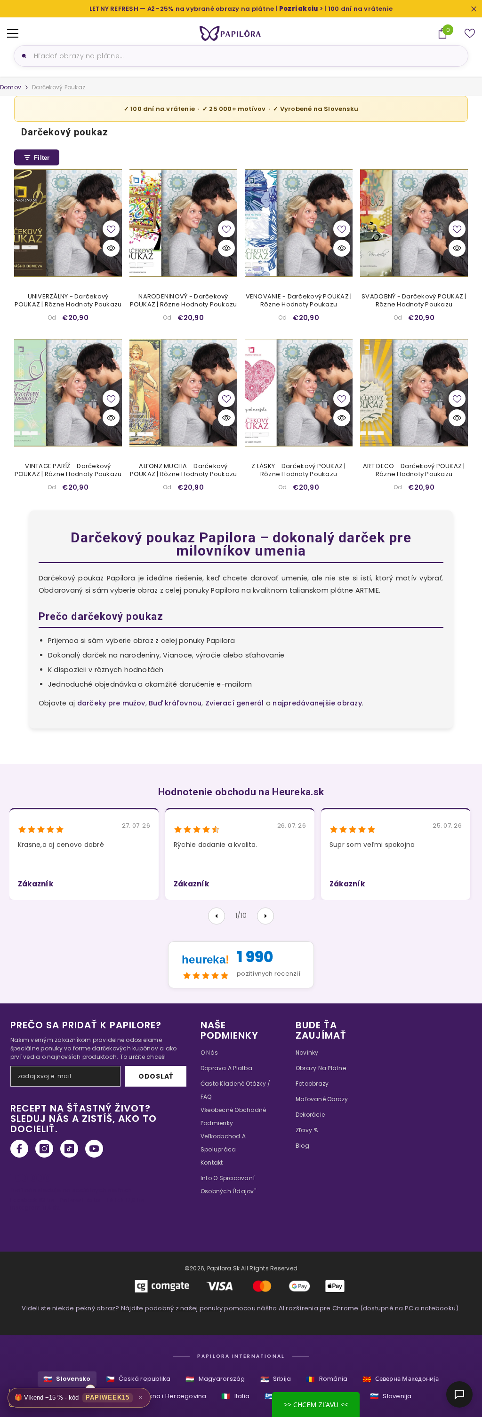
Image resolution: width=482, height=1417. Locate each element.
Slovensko (66, 1379)
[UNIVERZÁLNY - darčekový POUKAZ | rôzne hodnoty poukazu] (68, 223)
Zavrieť (473, 8)
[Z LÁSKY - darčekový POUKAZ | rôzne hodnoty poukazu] (299, 392)
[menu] (12, 33)
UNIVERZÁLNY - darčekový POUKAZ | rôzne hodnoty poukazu (68, 301)
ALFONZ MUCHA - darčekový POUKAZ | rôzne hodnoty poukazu (183, 470)
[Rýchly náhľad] (111, 248)
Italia (235, 1396)
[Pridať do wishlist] (111, 228)
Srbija (275, 1379)
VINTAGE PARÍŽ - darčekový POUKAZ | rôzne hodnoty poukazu (68, 470)
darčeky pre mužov (111, 703)
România (326, 1379)
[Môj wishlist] (470, 33)
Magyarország (215, 1379)
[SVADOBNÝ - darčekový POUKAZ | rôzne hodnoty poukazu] (414, 223)
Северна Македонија (400, 1379)
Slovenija (390, 1396)
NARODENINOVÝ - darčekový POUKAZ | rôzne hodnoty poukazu (183, 301)
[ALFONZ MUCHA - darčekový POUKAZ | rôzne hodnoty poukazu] (183, 392)
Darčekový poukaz (58, 87)
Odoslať (155, 1076)
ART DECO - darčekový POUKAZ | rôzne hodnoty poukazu (414, 470)
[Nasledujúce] (265, 916)
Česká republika (138, 1379)
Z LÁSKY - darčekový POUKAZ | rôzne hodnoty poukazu (298, 470)
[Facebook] (19, 1149)
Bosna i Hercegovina (167, 1396)
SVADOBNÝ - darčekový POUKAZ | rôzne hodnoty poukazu (414, 301)
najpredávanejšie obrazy (317, 703)
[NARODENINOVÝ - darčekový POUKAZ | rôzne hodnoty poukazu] (183, 223)
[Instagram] (44, 1149)
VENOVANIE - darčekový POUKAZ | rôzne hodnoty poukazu (299, 301)
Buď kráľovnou (175, 703)
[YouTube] (94, 1149)
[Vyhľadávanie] (22, 56)
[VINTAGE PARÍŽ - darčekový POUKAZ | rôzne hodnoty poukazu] (68, 392)
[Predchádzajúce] (216, 916)
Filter (42, 157)
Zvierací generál (234, 703)
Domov (10, 87)
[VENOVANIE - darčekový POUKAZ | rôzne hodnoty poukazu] (299, 223)
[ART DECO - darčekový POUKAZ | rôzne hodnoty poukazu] (414, 392)
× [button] (140, 1397)
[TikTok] (69, 1149)
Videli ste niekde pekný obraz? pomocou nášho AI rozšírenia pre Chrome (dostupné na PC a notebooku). (241, 1308)
